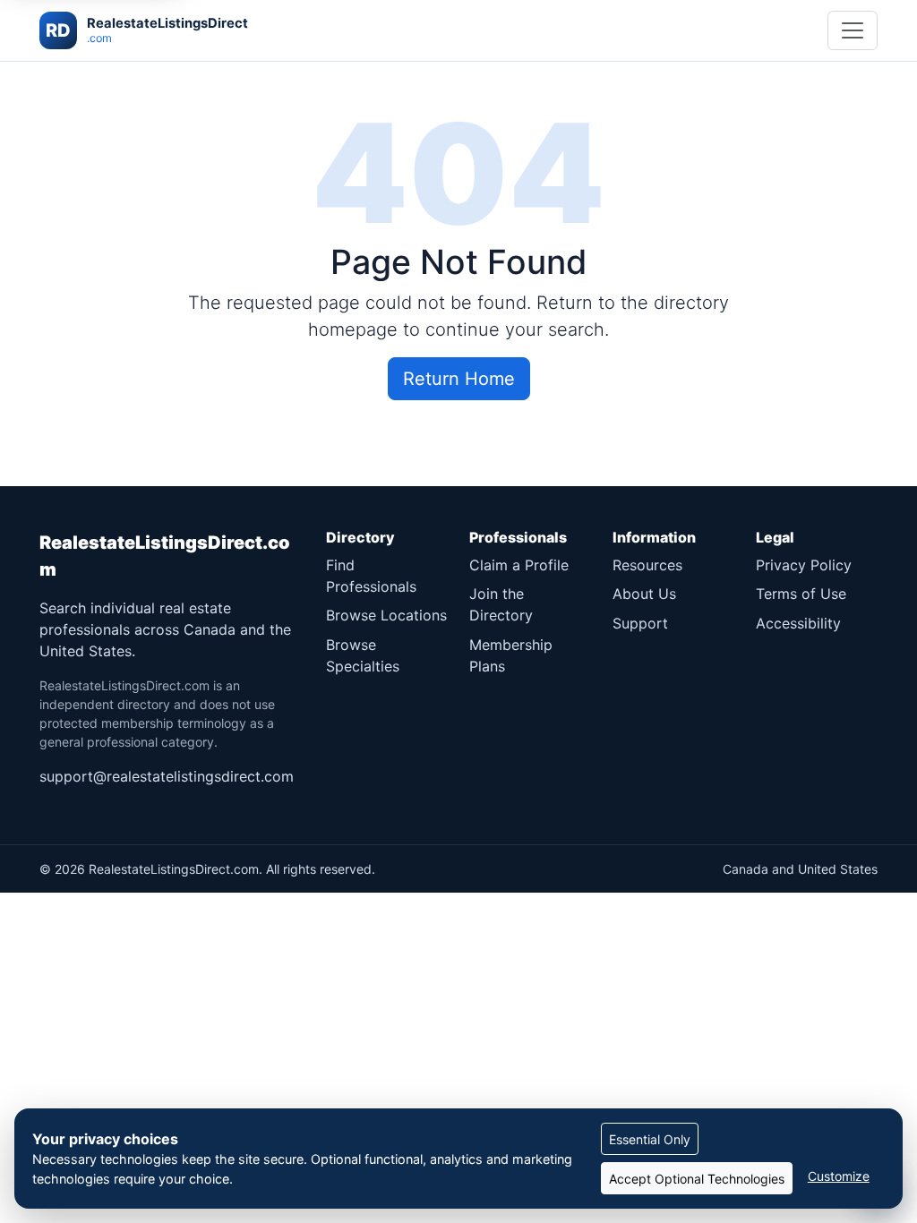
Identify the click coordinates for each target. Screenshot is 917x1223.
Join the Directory (501, 604)
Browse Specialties (362, 655)
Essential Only (649, 1139)
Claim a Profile (519, 565)
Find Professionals (371, 575)
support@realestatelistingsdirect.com (166, 776)
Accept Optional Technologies (696, 1178)
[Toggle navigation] (852, 30)
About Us (644, 594)
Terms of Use (801, 594)
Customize (839, 1176)
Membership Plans (511, 655)
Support (640, 623)
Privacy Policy (804, 565)
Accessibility (798, 623)
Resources (647, 565)
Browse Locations (386, 615)
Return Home (459, 378)
